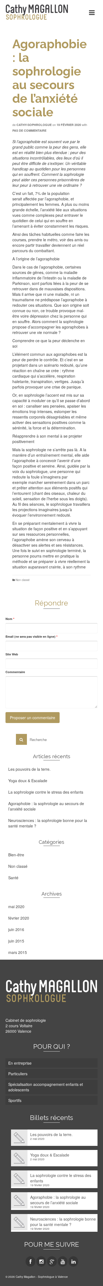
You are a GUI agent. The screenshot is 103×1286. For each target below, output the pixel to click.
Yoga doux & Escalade (27, 780)
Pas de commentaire (29, 130)
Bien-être (16, 854)
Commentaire (15, 672)
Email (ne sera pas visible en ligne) (31, 636)
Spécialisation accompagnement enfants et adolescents (45, 1087)
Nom (9, 619)
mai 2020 (16, 906)
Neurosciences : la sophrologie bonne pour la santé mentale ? (47, 823)
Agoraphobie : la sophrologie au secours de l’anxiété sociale (46, 806)
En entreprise (20, 1063)
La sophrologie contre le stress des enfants (45, 792)
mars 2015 (17, 952)
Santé (13, 877)
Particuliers (17, 1073)
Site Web (11, 654)
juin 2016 (16, 929)
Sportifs (14, 1100)
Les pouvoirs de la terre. (29, 769)
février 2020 (18, 918)
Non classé (23, 580)
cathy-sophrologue (34, 125)
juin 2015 (16, 941)
